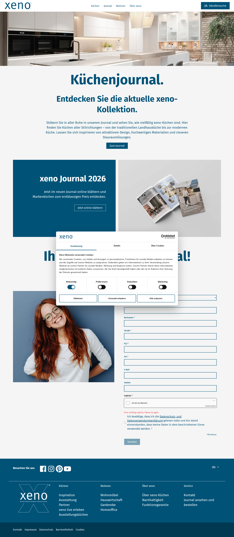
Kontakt (17, 529)
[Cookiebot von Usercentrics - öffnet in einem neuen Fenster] (163, 237)
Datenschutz (46, 529)
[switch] (102, 287)
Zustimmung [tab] (76, 246)
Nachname (129, 317)
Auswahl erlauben (117, 298)
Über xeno (135, 5)
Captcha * (128, 396)
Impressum (31, 529)
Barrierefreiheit (64, 529)
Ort (126, 357)
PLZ (126, 344)
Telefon (127, 383)
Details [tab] (117, 246)
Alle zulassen (156, 298)
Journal (108, 5)
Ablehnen (78, 298)
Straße (127, 330)
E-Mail (126, 370)
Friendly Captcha (210, 406)
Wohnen (120, 5)
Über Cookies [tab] (157, 246)
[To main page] (17, 5)
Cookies (80, 529)
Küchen (95, 5)
